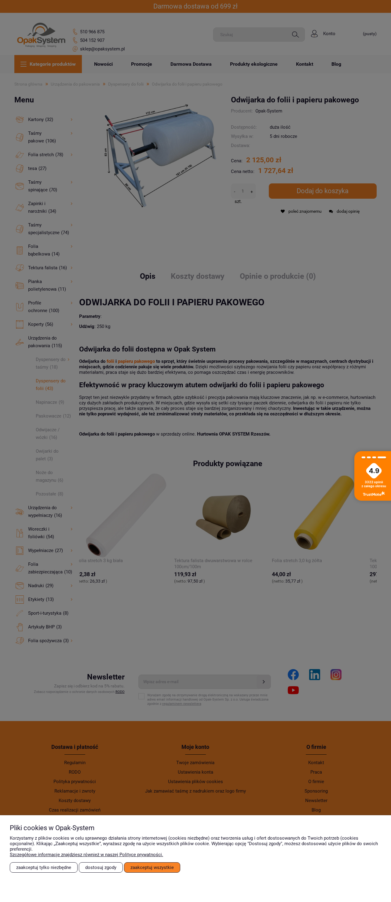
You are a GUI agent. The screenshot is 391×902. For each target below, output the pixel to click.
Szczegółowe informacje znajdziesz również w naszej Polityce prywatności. (86, 854)
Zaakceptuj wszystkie (152, 867)
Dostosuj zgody (100, 867)
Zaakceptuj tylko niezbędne (43, 867)
